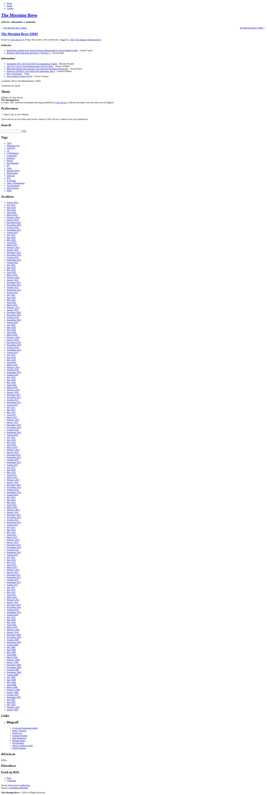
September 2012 (14, 552)
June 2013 (11, 530)
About (9, 6)
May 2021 (11, 300)
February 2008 (13, 690)
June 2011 (11, 590)
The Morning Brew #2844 (15, 28)
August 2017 (12, 405)
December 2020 (14, 312)
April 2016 (11, 445)
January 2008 (12, 692)
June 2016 (11, 440)
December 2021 (14, 282)
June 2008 (11, 680)
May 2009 (11, 652)
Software (11, 176)
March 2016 (12, 447)
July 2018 (11, 377)
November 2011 (14, 577)
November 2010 (14, 607)
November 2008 (14, 667)
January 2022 (12, 280)
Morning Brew (94, 40)
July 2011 (11, 587)
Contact (10, 8)
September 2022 (14, 260)
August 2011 (12, 585)
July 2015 (11, 467)
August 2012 (12, 555)
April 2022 (11, 272)
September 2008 (14, 672)
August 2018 (12, 375)
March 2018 (12, 387)
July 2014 (11, 497)
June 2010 (11, 620)
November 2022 (14, 255)
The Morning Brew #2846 (251, 28)
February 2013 (13, 540)
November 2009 (14, 637)
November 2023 (14, 225)
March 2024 (12, 215)
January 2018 (12, 392)
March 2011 (12, 597)
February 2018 (13, 390)
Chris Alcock (16, 40)
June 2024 (11, 207)
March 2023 (12, 245)
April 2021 (11, 302)
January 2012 (12, 572)
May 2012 (11, 562)
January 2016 (12, 452)
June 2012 (11, 560)
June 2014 (11, 500)
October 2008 (13, 670)
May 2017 (11, 412)
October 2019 (13, 347)
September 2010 (14, 612)
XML (9, 191)
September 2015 (14, 462)
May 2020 (11, 330)
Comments (11, 780)
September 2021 (14, 290)
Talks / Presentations (16, 183)
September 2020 (14, 320)
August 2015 (12, 465)
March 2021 (12, 305)
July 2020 (11, 325)
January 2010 (12, 632)
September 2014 (14, 492)
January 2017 (12, 422)
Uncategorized (13, 186)
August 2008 (12, 675)
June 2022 (11, 267)
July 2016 (11, 437)
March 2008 (12, 687)
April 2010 (11, 625)
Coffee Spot (24, 785)
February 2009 (13, 660)
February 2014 (13, 510)
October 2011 (13, 580)
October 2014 (13, 490)
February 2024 (13, 217)
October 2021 (13, 287)
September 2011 (14, 582)
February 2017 (13, 420)
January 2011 (12, 602)
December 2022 (14, 252)
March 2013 (12, 537)
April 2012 (11, 565)
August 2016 (12, 435)
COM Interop (13, 153)
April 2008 (11, 685)
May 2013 (11, 532)
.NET (72, 40)
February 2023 (13, 247)
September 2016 (14, 432)
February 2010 (13, 630)
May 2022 (11, 270)
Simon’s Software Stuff (22, 745)
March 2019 (12, 365)
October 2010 (13, 610)
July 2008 (11, 677)
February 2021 (13, 307)
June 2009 (11, 650)
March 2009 (12, 657)
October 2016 (13, 430)
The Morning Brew (19, 15)
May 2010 (11, 622)
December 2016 (14, 425)
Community (12, 156)
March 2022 (12, 275)
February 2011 (13, 600)
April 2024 (11, 212)
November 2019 (14, 345)
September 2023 (14, 230)
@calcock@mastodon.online (25, 728)
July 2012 (11, 557)
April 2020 (11, 332)
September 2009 (14, 642)
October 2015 (13, 460)
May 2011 (11, 592)
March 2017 (12, 417)
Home (9, 3)
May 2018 (11, 382)
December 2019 (14, 342)
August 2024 (12, 202)
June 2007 (11, 702)
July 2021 (11, 295)
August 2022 (12, 262)
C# (8, 151)
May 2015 (11, 472)
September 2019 (14, 350)
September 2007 (14, 697)
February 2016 (13, 450)
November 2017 (14, 397)
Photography (12, 173)
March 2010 (12, 627)
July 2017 (11, 407)
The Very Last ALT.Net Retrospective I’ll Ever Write (30, 66)
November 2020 (14, 315)
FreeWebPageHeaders (18, 788)
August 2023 (12, 232)
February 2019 (13, 367)
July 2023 (11, 235)
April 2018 (11, 385)
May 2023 (11, 240)
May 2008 (11, 682)
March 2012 (12, 567)
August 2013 (12, 525)
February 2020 (13, 337)
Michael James (18, 740)
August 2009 (12, 645)
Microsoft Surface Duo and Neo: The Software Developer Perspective (37, 69)
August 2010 (12, 615)
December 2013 (14, 515)
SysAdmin (11, 181)
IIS (8, 166)
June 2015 (11, 470)
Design (10, 161)
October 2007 (13, 695)
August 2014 (12, 495)
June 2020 (11, 327)
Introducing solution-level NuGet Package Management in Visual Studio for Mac (42, 50)
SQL (9, 178)
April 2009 (11, 655)
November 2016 (14, 427)
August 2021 (12, 292)
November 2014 (14, 487)
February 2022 (13, 277)
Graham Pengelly (20, 735)
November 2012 (14, 547)
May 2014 (11, 502)
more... (4, 760)
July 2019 (11, 355)
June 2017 (11, 410)
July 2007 (11, 700)
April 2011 (11, 595)
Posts (9, 778)
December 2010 (14, 605)
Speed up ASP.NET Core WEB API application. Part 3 (31, 71)
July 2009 (11, 647)
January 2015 (12, 482)
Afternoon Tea (13, 146)
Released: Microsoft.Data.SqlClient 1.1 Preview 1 (28, 53)
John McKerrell (19, 738)
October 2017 (13, 400)
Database (11, 158)
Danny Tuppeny (19, 730)
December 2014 (14, 485)
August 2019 (12, 352)
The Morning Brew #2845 (19, 34)
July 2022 (11, 265)
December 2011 (14, 575)
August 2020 (12, 322)
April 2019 (11, 362)
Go (24, 131)
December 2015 (14, 455)
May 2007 (11, 705)
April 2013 (11, 535)
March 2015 (12, 477)
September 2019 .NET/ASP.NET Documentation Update (32, 64)
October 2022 (13, 257)
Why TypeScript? (14, 74)
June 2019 (11, 357)
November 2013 (14, 517)
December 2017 (14, 395)
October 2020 (13, 317)
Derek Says (17, 733)
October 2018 (13, 370)
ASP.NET (11, 148)
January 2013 (12, 542)
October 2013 (13, 520)
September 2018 (14, 372)
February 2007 (13, 707)
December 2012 (14, 545)
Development (81, 40)
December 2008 (14, 665)
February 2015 (13, 480)
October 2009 (13, 640)
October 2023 (13, 227)
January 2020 (12, 340)
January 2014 (12, 512)
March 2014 (12, 507)
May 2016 (11, 442)
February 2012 (13, 570)
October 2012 (13, 550)
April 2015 (11, 475)
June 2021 (11, 297)
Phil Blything (18, 743)
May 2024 (11, 210)
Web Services (13, 188)
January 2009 (12, 662)
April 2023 (11, 242)
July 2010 (11, 617)
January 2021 (12, 310)
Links (9, 168)
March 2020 (12, 335)
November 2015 (14, 457)
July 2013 (11, 527)
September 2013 (14, 522)
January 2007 (12, 710)
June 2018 (11, 380)
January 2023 (12, 250)
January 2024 (12, 220)
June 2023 (11, 237)
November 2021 (14, 285)
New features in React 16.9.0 (19, 76)
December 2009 (14, 635)
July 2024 (11, 205)
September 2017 (14, 402)
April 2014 (11, 505)
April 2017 (11, 415)
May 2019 (11, 360)
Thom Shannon (19, 748)
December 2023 (14, 222)
